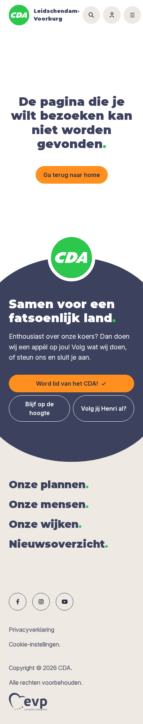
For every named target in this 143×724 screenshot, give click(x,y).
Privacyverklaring (31, 629)
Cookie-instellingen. (34, 644)
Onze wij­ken (45, 524)
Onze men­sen (49, 504)
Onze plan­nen (49, 484)
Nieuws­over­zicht (58, 544)
